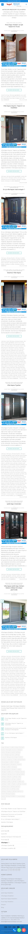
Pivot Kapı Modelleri (7, 901)
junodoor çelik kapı (14, 754)
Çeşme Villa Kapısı (10, 352)
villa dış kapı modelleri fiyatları (17, 673)
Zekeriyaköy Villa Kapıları (7, 378)
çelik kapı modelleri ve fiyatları (13, 460)
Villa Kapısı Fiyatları (14, 385)
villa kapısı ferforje (12, 687)
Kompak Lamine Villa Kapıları (8, 359)
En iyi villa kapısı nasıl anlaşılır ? (14, 189)
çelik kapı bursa (14, 350)
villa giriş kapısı (21, 373)
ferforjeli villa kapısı (19, 470)
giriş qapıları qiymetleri (19, 473)
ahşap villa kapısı (16, 658)
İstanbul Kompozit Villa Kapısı (10, 837)
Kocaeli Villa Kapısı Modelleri (19, 358)
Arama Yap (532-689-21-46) (14, 1)
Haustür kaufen (8, 477)
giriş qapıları (10, 473)
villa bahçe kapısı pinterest (18, 665)
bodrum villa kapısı (8, 177)
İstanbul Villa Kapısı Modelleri (19, 480)
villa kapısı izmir (16, 688)
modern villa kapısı (10, 484)
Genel (7, 22)
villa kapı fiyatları (13, 678)
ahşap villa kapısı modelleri (8, 747)
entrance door (14, 467)
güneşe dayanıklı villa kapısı (17, 475)
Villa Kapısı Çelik (8, 490)
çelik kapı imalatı (13, 577)
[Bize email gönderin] (16, 869)
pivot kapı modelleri (14, 98)
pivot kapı (23, 96)
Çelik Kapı (6, 269)
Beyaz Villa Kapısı (5, 345)
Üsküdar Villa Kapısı (9, 370)
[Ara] (26, 4)
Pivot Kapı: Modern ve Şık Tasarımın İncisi (14, 25)
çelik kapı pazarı (8, 461)
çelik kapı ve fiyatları (17, 463)
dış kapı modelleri (11, 466)
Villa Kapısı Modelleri (7, 896)
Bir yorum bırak (23, 99)
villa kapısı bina (11, 685)
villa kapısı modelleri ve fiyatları (11, 691)
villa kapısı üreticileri (19, 264)
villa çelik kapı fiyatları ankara (19, 667)
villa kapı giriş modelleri (13, 679)
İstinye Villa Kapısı (10, 356)
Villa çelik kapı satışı (12, 373)
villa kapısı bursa (19, 685)
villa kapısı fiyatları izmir (6, 688)
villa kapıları (19, 489)
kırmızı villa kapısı (9, 661)
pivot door (18, 96)
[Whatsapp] (19, 930)
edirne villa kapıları (19, 352)
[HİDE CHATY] (24, 930)
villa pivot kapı (9, 695)
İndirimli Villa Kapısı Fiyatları (10, 355)
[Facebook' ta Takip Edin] (8, 869)
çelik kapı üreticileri (5, 579)
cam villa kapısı (12, 659)
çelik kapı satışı (21, 577)
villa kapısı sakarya (19, 693)
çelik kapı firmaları (21, 576)
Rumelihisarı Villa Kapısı (12, 364)
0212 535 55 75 (5, 919)
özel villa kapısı (19, 484)
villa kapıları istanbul (18, 682)
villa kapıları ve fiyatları (16, 764)
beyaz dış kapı (23, 455)
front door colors (19, 472)
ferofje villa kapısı (5, 472)
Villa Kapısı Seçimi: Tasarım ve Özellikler (14, 107)
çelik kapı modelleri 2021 (18, 781)
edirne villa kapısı (5, 353)
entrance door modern (10, 469)
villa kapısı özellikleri (9, 693)
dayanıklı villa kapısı (20, 259)
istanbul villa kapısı (18, 177)
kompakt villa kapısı (9, 483)
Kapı (10, 481)
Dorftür (18, 466)
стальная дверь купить (20, 493)
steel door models (21, 486)
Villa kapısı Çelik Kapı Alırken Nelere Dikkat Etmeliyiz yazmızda (14, 588)
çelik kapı (8, 350)
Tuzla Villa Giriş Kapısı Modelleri (13, 369)
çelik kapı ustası (9, 463)
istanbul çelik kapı (15, 478)
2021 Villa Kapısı (8, 344)
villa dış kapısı (10, 675)
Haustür (3, 477)
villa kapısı (18, 179)
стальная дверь (10, 493)
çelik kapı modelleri (6, 781)
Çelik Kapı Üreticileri (14, 504)
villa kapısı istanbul (16, 490)
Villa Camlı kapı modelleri (21, 370)
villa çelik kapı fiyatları (6, 372)
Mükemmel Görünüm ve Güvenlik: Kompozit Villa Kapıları (15, 729)
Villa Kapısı (19, 22)
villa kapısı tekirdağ (20, 376)
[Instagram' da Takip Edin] (11, 869)
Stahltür (7, 486)
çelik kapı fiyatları (5, 577)
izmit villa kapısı (18, 356)
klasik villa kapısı (15, 481)
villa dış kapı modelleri (13, 671)
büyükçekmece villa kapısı (7, 349)
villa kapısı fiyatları (17, 104)
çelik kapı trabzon (6, 788)
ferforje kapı (11, 470)
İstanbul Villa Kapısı (14, 273)
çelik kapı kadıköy (6, 779)
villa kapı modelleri (22, 375)
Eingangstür (23, 466)
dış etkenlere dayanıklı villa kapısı (17, 464)
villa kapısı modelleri (9, 181)
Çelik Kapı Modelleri (7, 893)
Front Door (12, 472)
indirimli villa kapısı (17, 477)
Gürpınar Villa (13, 353)
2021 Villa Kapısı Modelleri (19, 344)
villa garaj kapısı (17, 675)
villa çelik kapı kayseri (6, 668)
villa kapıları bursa (9, 682)
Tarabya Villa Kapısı (10, 367)
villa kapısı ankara (19, 684)
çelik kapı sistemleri (17, 461)
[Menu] (2, 4)
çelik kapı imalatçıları (6, 776)
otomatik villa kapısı (5, 662)
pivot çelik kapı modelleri (9, 96)
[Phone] (15, 930)
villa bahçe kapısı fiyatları (16, 664)
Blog (2, 907)
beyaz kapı (3, 456)
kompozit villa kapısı (11, 179)
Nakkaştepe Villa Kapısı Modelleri (12, 362)
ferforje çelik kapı (20, 469)
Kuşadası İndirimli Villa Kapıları (11, 361)
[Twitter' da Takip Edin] (14, 869)
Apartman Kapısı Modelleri (9, 898)
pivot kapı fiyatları (5, 98)
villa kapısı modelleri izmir (8, 771)
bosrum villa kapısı (11, 259)
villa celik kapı (9, 667)
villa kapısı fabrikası (13, 262)
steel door (4, 759)
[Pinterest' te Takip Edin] (19, 869)
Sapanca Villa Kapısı (9, 365)
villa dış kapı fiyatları (14, 670)
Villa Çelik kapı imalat (17, 372)
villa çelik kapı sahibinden (17, 668)
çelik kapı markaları (15, 779)
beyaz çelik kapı (15, 455)
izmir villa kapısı (4, 481)
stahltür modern (13, 486)
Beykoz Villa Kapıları (14, 345)
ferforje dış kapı (4, 470)
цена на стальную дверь (7, 495)
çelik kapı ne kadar (21, 784)
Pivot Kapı (12, 22)
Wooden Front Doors (11, 492)
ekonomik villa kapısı (6, 467)
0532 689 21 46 (15, 919)
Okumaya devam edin (14, 90)
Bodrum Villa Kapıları (9, 347)
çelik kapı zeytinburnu (17, 791)
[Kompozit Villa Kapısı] (14, 4)
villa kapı (15, 375)
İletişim (3, 904)
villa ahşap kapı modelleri (17, 662)
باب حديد (15, 495)
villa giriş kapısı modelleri (7, 375)
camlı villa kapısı (14, 458)
